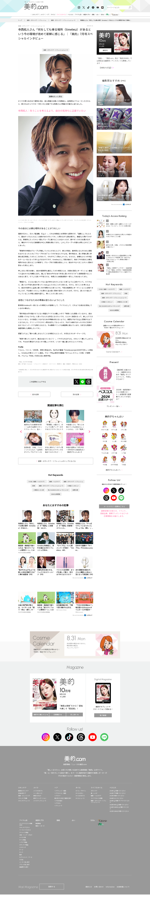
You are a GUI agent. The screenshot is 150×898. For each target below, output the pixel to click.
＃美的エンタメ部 (39, 490)
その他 (21, 860)
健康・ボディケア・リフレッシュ (36, 20)
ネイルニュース (80, 798)
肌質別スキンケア (23, 791)
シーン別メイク (37, 793)
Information (110, 887)
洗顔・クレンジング (24, 796)
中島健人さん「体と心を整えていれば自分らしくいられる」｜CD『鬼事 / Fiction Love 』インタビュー (75, 429)
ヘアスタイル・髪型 (60, 793)
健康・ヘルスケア (54, 481)
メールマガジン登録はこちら (114, 506)
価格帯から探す (23, 867)
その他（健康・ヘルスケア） (36, 481)
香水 (20, 854)
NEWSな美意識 (55, 494)
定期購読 (57, 714)
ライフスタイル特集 (96, 798)
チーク (21, 850)
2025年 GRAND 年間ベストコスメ (119, 811)
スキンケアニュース (24, 801)
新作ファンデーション (39, 798)
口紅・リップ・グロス (25, 835)
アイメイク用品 (23, 832)
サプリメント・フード (25, 857)
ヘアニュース (58, 805)
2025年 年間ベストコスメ (117, 796)
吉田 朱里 (75, 490)
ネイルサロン (79, 793)
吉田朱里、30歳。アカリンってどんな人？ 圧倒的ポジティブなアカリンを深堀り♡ (33, 450)
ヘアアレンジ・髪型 (60, 791)
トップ (20, 20)
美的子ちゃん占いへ (113, 470)
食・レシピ (94, 793)
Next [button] (89, 431)
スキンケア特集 (22, 798)
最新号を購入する (40, 714)
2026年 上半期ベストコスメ (118, 791)
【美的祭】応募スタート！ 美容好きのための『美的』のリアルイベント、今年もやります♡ (123, 374)
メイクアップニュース (39, 801)
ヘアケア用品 (23, 842)
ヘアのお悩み (58, 801)
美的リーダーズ (40, 826)
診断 (33, 486)
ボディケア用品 (23, 845)
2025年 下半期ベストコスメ (118, 793)
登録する (51, 886)
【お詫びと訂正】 (106, 67)
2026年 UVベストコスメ (116, 798)
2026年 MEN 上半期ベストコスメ (119, 805)
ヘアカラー (57, 796)
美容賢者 (38, 823)
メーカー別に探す (24, 862)
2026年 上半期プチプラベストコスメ (119, 801)
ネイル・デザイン (81, 791)
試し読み (73, 714)
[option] (34, 431)
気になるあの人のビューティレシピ (58, 490)
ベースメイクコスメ (25, 830)
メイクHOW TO (38, 791)
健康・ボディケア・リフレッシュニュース (63, 20)
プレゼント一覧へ (113, 406)
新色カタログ (37, 796)
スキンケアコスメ (24, 827)
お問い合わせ (99, 887)
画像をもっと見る (55, 96)
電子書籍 (103, 715)
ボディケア (94, 791)
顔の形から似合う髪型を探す (62, 798)
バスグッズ (22, 847)
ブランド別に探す (24, 864)
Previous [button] (20, 431)
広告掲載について (123, 887)
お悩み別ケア (22, 793)
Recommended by (78, 578)
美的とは (89, 887)
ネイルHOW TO (80, 796)
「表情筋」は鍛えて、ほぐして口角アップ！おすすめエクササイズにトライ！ (54, 428)
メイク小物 (22, 837)
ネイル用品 (22, 840)
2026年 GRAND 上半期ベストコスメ (119, 807)
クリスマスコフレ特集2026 (25, 824)
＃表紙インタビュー (73, 486)
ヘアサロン (57, 803)
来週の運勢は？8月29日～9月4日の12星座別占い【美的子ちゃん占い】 (75, 449)
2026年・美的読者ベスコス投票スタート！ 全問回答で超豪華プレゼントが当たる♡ (123, 394)
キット (21, 852)
